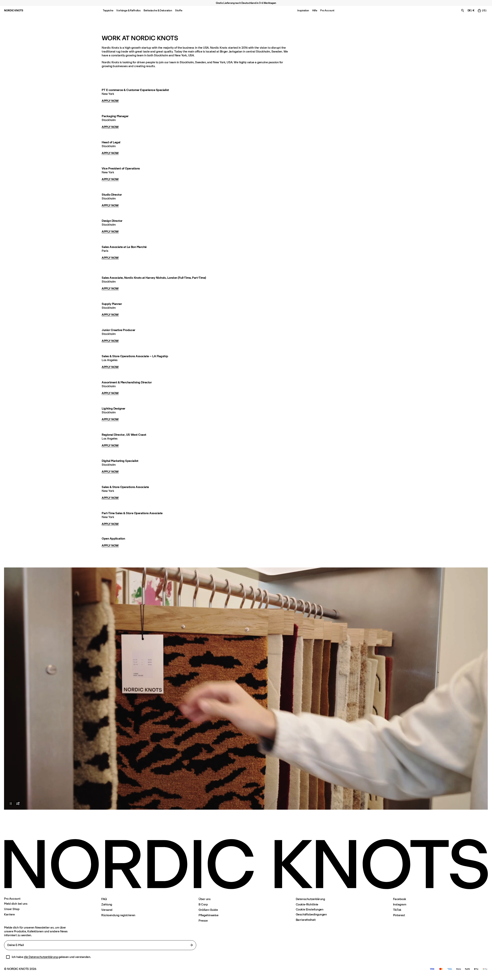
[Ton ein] (17, 803)
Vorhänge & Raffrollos (128, 10)
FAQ (104, 899)
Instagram (399, 904)
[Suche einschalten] (463, 10)
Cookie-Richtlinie (307, 904)
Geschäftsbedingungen (311, 914)
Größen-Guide (208, 910)
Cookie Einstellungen (309, 909)
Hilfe (314, 10)
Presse (203, 920)
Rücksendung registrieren (118, 915)
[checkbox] (8, 957)
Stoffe (178, 10)
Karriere (9, 914)
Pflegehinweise (208, 915)
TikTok (397, 910)
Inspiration (303, 10)
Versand (106, 910)
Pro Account (327, 10)
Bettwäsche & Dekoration (158, 10)
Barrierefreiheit (306, 920)
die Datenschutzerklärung (41, 957)
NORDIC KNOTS (13, 10)
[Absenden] (191, 945)
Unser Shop (11, 909)
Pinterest (399, 915)
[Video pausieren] (8, 803)
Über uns (204, 899)
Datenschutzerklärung (310, 899)
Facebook (399, 899)
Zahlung (106, 904)
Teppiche (108, 10)
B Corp (203, 904)
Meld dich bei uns (15, 903)
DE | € (471, 10)
